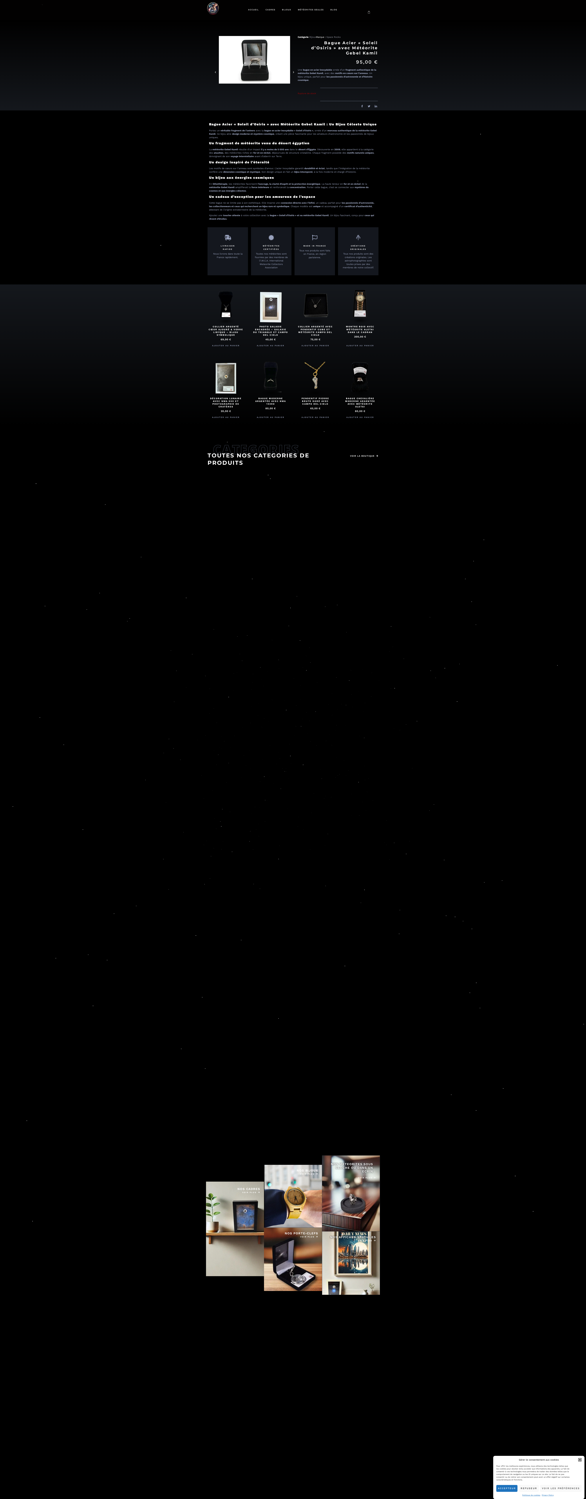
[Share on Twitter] (368, 106)
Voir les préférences (561, 1488)
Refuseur (529, 1488)
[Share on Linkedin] (375, 106)
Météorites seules (311, 10)
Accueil (253, 10)
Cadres (270, 10)
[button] (579, 1459)
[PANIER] (368, 12)
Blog (333, 10)
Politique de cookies (531, 1495)
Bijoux (286, 10)
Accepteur (507, 1488)
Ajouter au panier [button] (226, 346)
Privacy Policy (548, 1495)
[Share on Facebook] (361, 106)
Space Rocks (333, 37)
